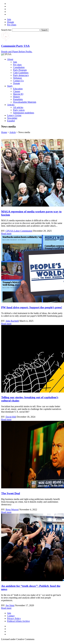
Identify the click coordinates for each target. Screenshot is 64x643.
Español (11, 120)
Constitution (19, 67)
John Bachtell (12, 321)
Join (9, 19)
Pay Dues (11, 24)
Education (18, 88)
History (16, 96)
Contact (10, 616)
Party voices (19, 110)
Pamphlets (18, 99)
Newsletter (12, 118)
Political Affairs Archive (18, 621)
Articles (10, 104)
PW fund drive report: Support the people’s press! (31, 307)
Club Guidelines (20, 72)
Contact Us (18, 80)
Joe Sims (10, 605)
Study (10, 86)
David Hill (11, 417)
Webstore (17, 78)
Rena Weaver (12, 509)
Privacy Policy (14, 618)
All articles (18, 107)
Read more (6, 233)
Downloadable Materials (24, 102)
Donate (10, 22)
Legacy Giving (14, 115)
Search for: (6, 30)
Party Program (20, 70)
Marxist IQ (18, 94)
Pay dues (17, 64)
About (10, 59)
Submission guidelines (23, 112)
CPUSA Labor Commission (19, 231)
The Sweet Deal (10, 493)
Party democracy (21, 75)
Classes (16, 91)
